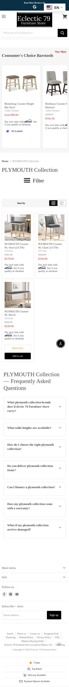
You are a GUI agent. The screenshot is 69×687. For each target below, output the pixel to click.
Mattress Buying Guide (32, 641)
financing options (30, 495)
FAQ (57, 637)
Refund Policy (26, 637)
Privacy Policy (44, 637)
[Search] (62, 33)
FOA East (9, 251)
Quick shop (17, 348)
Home (5, 161)
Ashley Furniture (12, 110)
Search (10, 633)
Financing (11, 637)
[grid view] (53, 203)
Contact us (35, 633)
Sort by (21, 203)
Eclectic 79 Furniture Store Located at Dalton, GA (28, 644)
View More (60, 51)
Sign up (54, 615)
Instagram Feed (51, 633)
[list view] (62, 203)
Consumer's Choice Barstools (27, 55)
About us (21, 633)
